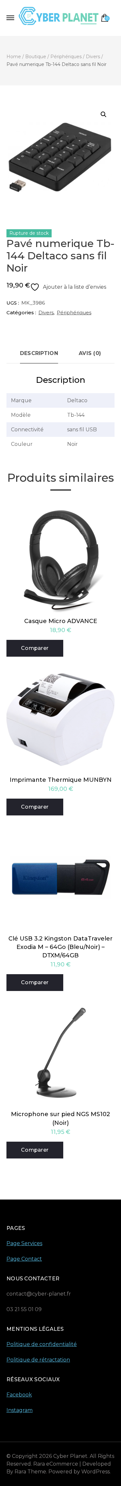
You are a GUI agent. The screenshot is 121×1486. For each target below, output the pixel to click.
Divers (46, 312)
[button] (103, 114)
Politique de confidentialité (41, 1344)
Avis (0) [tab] (90, 353)
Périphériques (74, 312)
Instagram (19, 1410)
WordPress (95, 1472)
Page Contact (24, 1259)
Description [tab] (39, 353)
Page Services (24, 1243)
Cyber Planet (70, 1456)
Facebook (19, 1395)
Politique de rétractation (38, 1360)
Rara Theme (30, 1472)
